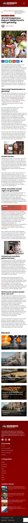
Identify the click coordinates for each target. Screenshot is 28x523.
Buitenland (4, 466)
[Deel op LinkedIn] (17, 61)
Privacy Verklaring (5, 452)
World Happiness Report (18, 98)
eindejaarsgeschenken (7, 224)
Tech (2, 475)
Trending (3, 471)
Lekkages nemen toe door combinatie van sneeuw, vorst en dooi (16, 508)
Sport (2, 468)
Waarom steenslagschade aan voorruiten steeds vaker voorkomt (17, 487)
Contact (3, 446)
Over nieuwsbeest (5, 448)
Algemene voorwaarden (7, 450)
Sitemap (3, 454)
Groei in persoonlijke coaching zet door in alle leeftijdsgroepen (17, 500)
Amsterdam (12, 213)
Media (2, 477)
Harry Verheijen (9, 26)
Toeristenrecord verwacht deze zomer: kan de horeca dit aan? (16, 494)
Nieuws (12, 10)
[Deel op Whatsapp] (10, 61)
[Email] (21, 61)
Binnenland (7, 10)
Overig (3, 479)
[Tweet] (6, 61)
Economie (3, 473)
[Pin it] (14, 61)
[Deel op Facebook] (3, 61)
